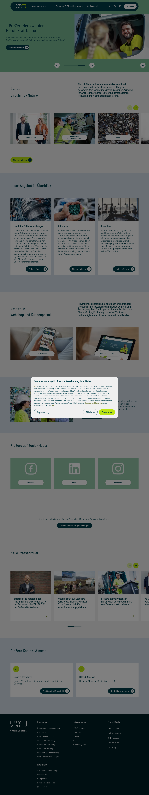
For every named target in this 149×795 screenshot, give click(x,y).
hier (52, 405)
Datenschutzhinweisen (93, 403)
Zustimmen (107, 412)
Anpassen (41, 412)
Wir (35, 386)
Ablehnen (90, 412)
